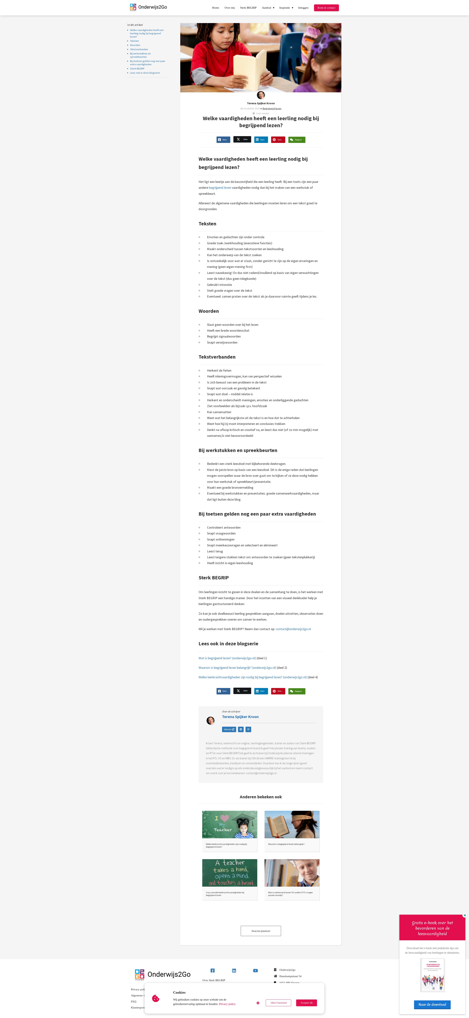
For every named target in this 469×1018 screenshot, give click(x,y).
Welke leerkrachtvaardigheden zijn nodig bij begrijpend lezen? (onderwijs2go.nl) (253, 677)
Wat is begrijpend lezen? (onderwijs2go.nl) (227, 658)
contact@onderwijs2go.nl (293, 629)
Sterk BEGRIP (137, 68)
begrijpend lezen (220, 187)
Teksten (134, 41)
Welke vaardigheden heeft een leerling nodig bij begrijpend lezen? (147, 33)
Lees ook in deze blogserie (145, 72)
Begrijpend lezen (272, 108)
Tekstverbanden (139, 49)
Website (227, 729)
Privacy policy (227, 1004)
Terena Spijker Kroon (261, 103)
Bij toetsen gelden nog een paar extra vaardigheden (147, 62)
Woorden (135, 45)
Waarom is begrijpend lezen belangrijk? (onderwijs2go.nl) (237, 667)
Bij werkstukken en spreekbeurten (140, 55)
